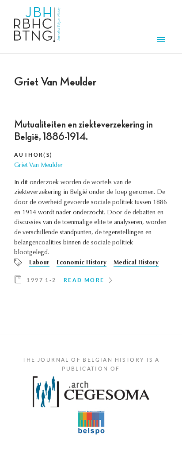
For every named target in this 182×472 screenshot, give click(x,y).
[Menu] (162, 40)
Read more (84, 280)
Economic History (81, 263)
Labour (39, 263)
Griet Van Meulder (38, 165)
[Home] (37, 26)
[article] (91, 205)
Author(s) (33, 155)
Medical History (136, 263)
